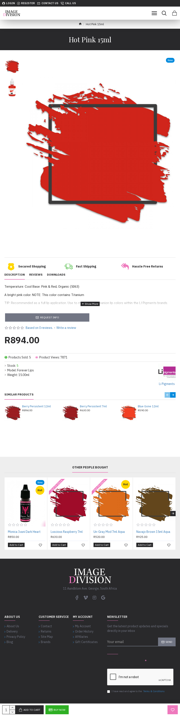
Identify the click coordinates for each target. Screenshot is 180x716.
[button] (167, 395)
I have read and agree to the (138, 691)
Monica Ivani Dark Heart (24, 532)
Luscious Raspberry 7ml (67, 532)
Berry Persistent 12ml (36, 406)
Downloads (56, 274)
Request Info (49, 317)
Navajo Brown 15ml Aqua (153, 532)
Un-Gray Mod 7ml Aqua (109, 532)
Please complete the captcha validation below (123, 663)
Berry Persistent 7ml (93, 406)
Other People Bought (90, 467)
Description (14, 274)
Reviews (36, 274)
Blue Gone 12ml (148, 406)
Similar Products (19, 394)
